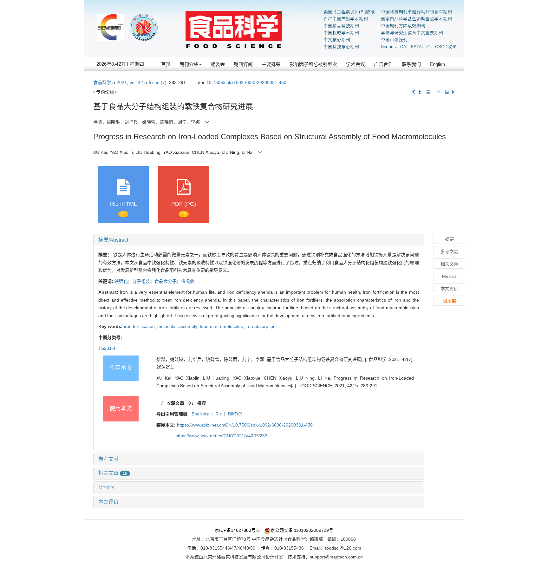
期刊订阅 (243, 64)
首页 (166, 64)
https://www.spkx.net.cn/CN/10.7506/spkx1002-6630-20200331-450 (245, 424)
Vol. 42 (136, 82)
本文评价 (108, 502)
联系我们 (411, 64)
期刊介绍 (189, 64)
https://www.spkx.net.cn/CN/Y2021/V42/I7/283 (221, 435)
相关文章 (112, 473)
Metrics (106, 487)
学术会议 (355, 64)
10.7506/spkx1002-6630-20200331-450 (246, 82)
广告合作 (383, 64)
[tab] (259, 240)
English (437, 64)
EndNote (200, 413)
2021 (122, 82)
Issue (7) (157, 82)
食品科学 (102, 82)
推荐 (201, 403)
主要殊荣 (271, 64)
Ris (218, 413)
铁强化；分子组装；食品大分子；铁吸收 (154, 281)
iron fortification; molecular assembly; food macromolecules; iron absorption (200, 326)
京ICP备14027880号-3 (237, 530)
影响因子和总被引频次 (313, 64)
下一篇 (443, 92)
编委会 (218, 64)
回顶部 (449, 300)
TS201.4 (106, 348)
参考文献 (108, 459)
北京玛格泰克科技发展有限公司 (234, 556)
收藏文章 (175, 403)
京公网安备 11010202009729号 (302, 530)
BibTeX (235, 413)
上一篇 (423, 92)
